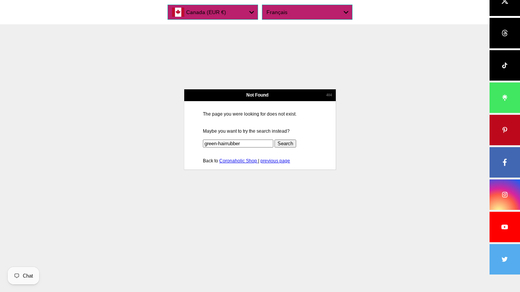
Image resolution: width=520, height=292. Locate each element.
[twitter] (505, 259)
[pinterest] (505, 130)
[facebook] (505, 162)
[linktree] (505, 98)
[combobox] (212, 12)
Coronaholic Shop (238, 160)
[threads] (505, 33)
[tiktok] (505, 65)
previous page (275, 160)
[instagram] (505, 194)
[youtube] (505, 227)
